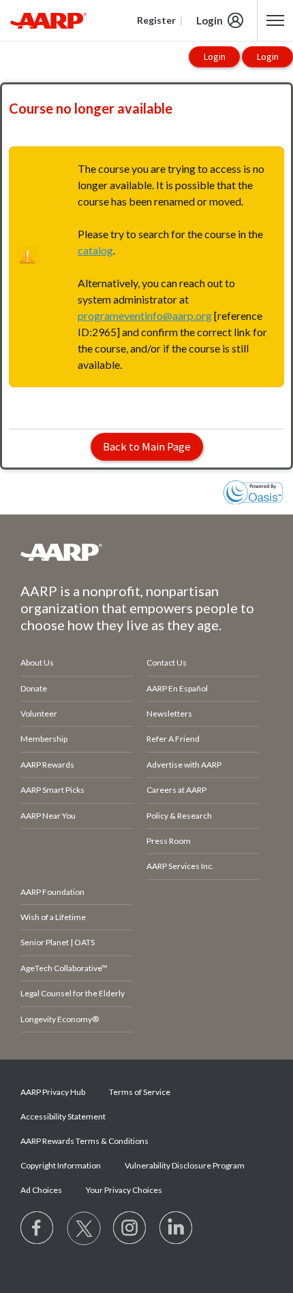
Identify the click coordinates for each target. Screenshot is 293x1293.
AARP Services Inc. (180, 866)
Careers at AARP (176, 790)
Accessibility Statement (63, 1116)
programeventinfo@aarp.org (145, 315)
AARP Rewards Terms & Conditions (84, 1141)
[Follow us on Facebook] (37, 1228)
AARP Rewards (47, 764)
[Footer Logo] (146, 552)
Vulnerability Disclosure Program (185, 1165)
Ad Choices (41, 1190)
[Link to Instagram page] (130, 1228)
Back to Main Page (147, 446)
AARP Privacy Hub (52, 1092)
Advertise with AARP (183, 764)
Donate (33, 688)
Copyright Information (60, 1165)
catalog (95, 250)
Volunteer (38, 713)
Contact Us (166, 662)
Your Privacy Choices (124, 1190)
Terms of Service (139, 1092)
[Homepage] (48, 20)
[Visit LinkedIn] (176, 1228)
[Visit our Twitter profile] (84, 1228)
